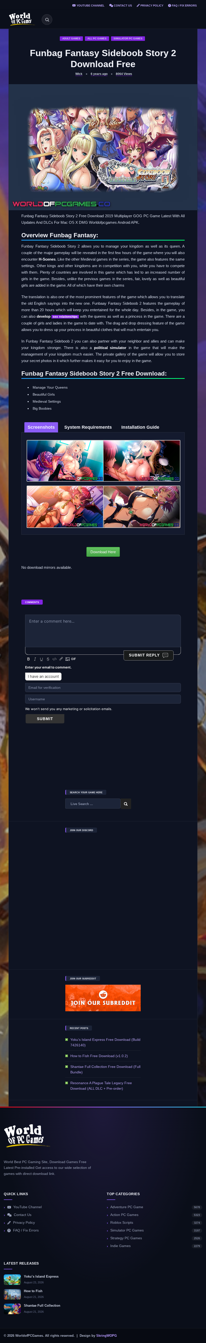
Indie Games (155, 1246)
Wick (78, 74)
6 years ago (99, 74)
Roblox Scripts (155, 1222)
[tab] (41, 427)
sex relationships (65, 316)
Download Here (103, 552)
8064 (124, 74)
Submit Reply (144, 655)
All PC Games (97, 38)
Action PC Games (155, 1215)
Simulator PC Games (128, 38)
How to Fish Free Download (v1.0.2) (99, 1056)
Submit (45, 719)
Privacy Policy (151, 5)
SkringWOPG (106, 1335)
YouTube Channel (90, 5)
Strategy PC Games (155, 1238)
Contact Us (122, 5)
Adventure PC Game (155, 1207)
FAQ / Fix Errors (184, 5)
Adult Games (71, 38)
